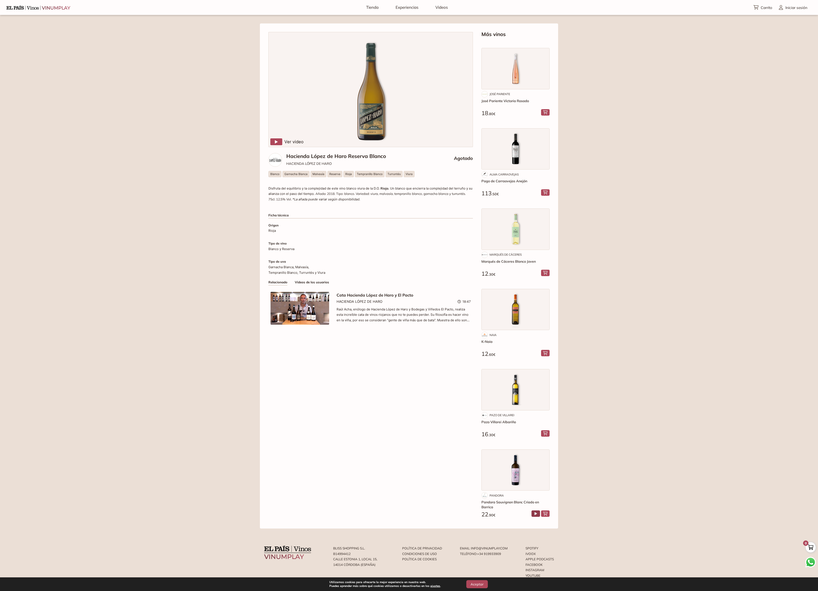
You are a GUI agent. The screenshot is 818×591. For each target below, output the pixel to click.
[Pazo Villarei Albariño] (515, 389)
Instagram (535, 570)
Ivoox (531, 554)
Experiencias (407, 7)
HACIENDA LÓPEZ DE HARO (309, 163)
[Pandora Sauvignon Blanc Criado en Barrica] (515, 470)
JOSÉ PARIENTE (500, 94)
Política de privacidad (422, 548)
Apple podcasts (540, 559)
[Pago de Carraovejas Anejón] (515, 149)
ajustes (435, 586)
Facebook (534, 565)
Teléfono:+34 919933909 (480, 554)
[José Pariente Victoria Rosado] (515, 68)
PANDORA (497, 495)
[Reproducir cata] (535, 513)
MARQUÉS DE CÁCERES (506, 254)
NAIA (493, 335)
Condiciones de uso (419, 554)
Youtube (533, 576)
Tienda (372, 7)
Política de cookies (419, 559)
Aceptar (477, 584)
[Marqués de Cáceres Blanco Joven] (515, 229)
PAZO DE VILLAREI (502, 415)
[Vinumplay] (38, 7)
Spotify (532, 548)
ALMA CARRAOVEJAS (504, 174)
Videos (441, 7)
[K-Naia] (515, 309)
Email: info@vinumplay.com (484, 548)
